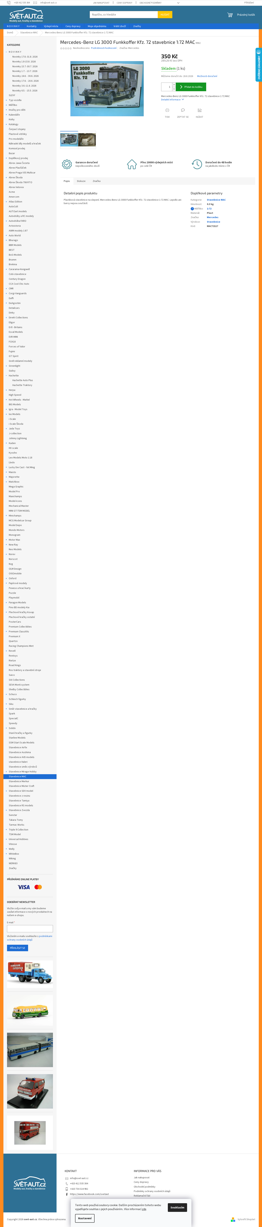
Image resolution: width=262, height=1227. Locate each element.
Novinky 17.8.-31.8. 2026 (24, 57)
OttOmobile (15, 573)
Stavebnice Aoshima (20, 752)
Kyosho (13, 453)
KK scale (13, 448)
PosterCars (15, 622)
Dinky (12, 313)
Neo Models (15, 549)
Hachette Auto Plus (22, 380)
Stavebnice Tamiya (19, 800)
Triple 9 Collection (18, 830)
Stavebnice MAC (17, 776)
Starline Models (17, 738)
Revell (12, 651)
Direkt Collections (18, 317)
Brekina (13, 264)
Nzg (11, 564)
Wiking (12, 858)
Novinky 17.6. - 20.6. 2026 (25, 81)
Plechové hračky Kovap (21, 612)
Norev (12, 554)
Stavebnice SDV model (21, 791)
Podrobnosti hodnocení (104, 48)
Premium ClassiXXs (19, 631)
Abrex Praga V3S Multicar (22, 172)
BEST (12, 250)
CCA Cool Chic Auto (19, 284)
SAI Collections (17, 680)
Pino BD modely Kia (19, 607)
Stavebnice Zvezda (19, 810)
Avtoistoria (15, 226)
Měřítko (13, 105)
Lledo (12, 462)
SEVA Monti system (19, 685)
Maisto (12, 472)
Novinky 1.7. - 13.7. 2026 (24, 71)
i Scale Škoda (16, 424)
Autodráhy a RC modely (21, 216)
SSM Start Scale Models (21, 742)
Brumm (12, 260)
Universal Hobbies (18, 839)
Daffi (11, 298)
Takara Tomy (16, 820)
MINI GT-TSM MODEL (19, 511)
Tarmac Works (16, 825)
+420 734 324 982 (79, 1189)
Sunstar (13, 815)
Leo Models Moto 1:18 (20, 457)
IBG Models (15, 404)
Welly (12, 849)
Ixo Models (14, 414)
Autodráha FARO (17, 221)
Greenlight (14, 366)
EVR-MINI (13, 337)
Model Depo (15, 525)
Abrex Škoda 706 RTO (20, 182)
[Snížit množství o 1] (174, 89)
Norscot (13, 559)
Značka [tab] (96, 181)
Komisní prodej (17, 148)
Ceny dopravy (124, 3)
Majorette (14, 477)
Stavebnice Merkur (19, 781)
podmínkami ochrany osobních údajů (29, 938)
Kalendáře (14, 115)
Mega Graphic (16, 486)
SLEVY (12, 95)
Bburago (13, 240)
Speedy (13, 723)
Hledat (165, 14)
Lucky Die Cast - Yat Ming (22, 467)
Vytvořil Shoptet (246, 1219)
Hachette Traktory (22, 385)
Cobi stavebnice (17, 274)
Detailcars (14, 308)
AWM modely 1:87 (18, 231)
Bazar (12, 153)
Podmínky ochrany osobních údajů (152, 1191)
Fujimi (12, 351)
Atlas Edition (15, 202)
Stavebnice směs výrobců (23, 767)
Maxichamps (15, 496)
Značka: (129, 48)
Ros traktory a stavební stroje (25, 670)
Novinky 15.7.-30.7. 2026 (24, 66)
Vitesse (13, 844)
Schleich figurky (17, 699)
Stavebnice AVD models (21, 757)
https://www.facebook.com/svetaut (89, 1194)
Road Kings (15, 665)
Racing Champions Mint (21, 646)
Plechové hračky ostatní (22, 617)
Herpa (12, 390)
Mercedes (212, 217)
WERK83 (13, 863)
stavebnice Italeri (18, 762)
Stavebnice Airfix (18, 747)
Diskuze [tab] (81, 181)
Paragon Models (17, 602)
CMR (11, 288)
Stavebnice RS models (21, 805)
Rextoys (13, 656)
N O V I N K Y (15, 52)
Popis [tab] (67, 181)
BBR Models (15, 245)
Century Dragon (17, 279)
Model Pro (14, 491)
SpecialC (13, 718)
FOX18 (12, 342)
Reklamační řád (142, 1196)
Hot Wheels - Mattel (19, 400)
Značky (13, 868)
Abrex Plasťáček (17, 168)
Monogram (14, 535)
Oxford (12, 578)
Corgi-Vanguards (18, 293)
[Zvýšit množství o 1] (174, 85)
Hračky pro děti (17, 110)
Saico (12, 675)
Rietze (12, 660)
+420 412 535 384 (79, 1183)
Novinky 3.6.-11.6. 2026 (24, 86)
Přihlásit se (17, 947)
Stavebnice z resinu (19, 796)
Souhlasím (177, 1208)
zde (144, 1209)
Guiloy (12, 371)
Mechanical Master (19, 506)
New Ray (13, 545)
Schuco (13, 694)
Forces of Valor (17, 346)
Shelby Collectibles (19, 689)
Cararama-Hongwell (19, 269)
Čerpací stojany (17, 129)
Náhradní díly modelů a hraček (25, 143)
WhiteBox (14, 854)
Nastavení (84, 1218)
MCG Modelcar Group (20, 520)
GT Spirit (13, 356)
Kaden (12, 443)
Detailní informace (171, 99)
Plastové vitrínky (18, 134)
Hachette (14, 375)
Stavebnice (213, 222)
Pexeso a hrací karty (20, 588)
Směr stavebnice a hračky (23, 709)
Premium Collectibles (20, 627)
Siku (11, 704)
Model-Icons (15, 501)
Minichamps (15, 516)
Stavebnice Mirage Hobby (23, 771)
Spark (12, 713)
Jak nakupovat (101, 3)
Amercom (14, 197)
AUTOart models (18, 211)
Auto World (15, 235)
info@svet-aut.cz (79, 1178)
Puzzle (12, 593)
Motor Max (14, 540)
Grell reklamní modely (20, 361)
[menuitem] (13, 26)
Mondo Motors (16, 530)
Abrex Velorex (16, 187)
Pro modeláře (16, 139)
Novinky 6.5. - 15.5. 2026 (24, 90)
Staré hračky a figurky (20, 733)
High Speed (15, 395)
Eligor (12, 322)
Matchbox (14, 482)
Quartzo (13, 641)
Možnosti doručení (207, 76)
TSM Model (15, 834)
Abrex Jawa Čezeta (19, 163)
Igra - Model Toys (18, 409)
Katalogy (13, 124)
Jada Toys (14, 428)
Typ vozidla (15, 100)
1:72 (209, 209)
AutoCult (13, 206)
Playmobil (14, 598)
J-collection (15, 433)
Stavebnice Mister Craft (21, 786)
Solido (12, 728)
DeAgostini (15, 303)
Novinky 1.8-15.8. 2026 (24, 61)
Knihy (12, 119)
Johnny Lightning (18, 438)
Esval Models (16, 332)
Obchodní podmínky (151, 3)
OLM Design (15, 569)
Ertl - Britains (15, 327)
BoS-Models (15, 255)
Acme (12, 192)
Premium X (14, 636)
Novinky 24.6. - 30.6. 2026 (25, 76)
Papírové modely (18, 583)
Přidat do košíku (193, 86)
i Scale (12, 419)
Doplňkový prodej (18, 158)
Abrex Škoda (16, 177)
